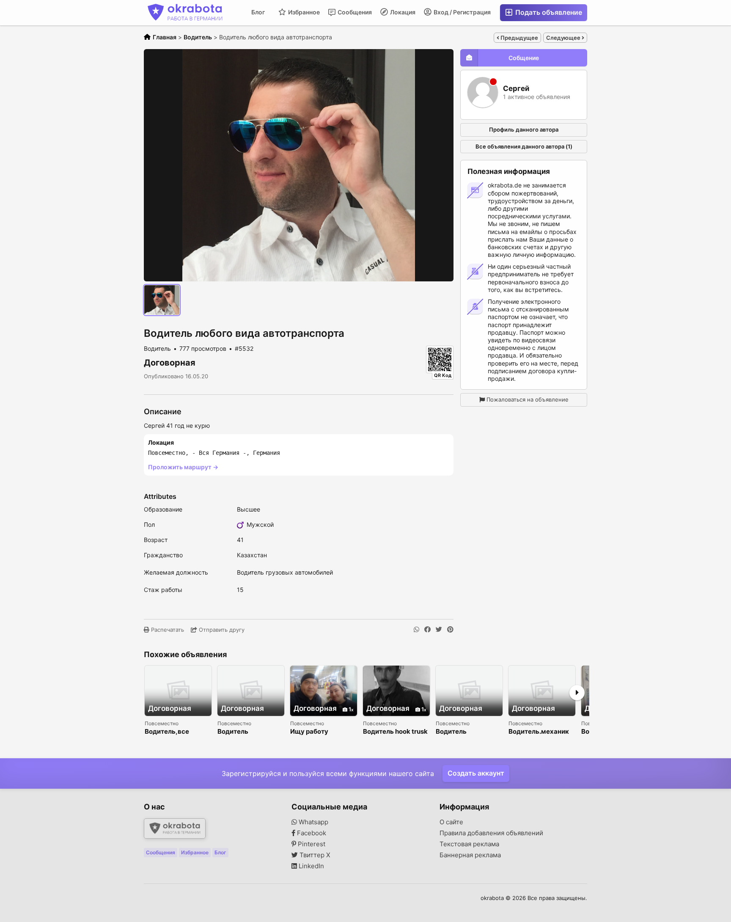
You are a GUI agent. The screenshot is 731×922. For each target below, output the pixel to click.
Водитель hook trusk (395, 731)
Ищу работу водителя (309, 731)
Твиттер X (314, 855)
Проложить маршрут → (183, 467)
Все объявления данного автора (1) (523, 146)
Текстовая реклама (469, 844)
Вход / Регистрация (461, 12)
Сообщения (354, 12)
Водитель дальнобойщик (460, 731)
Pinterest (310, 844)
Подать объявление (548, 12)
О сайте (451, 822)
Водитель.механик (538, 731)
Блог (258, 12)
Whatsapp (312, 822)
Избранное (303, 12)
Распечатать (166, 629)
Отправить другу (221, 629)
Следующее (564, 37)
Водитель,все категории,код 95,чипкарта (168, 731)
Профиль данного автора (523, 129)
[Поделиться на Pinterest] (450, 629)
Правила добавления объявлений (491, 833)
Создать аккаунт (476, 773)
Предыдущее (518, 37)
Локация (402, 12)
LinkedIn (310, 866)
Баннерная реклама (470, 855)
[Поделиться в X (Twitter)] (439, 629)
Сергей (516, 89)
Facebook (310, 833)
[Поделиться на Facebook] (427, 629)
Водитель (232, 731)
